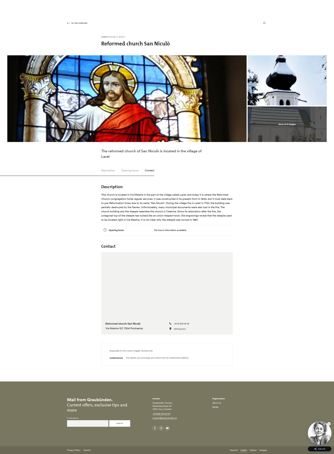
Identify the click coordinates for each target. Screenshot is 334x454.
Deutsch (234, 450)
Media (215, 407)
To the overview (79, 23)
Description (108, 170)
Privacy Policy (73, 450)
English (243, 450)
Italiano (253, 450)
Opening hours (130, 170)
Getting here (180, 329)
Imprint (87, 450)
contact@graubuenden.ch (165, 418)
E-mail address (72, 418)
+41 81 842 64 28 (181, 323)
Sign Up (119, 423)
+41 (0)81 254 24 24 (161, 414)
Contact (149, 170)
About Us (216, 403)
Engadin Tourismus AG (143, 351)
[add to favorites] (264, 23)
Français (263, 450)
